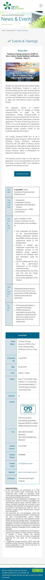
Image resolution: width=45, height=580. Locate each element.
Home (3, 30)
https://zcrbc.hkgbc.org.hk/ (27, 472)
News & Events (11, 30)
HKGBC (13, 5)
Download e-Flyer (22, 174)
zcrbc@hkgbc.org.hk (25, 463)
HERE (26, 319)
